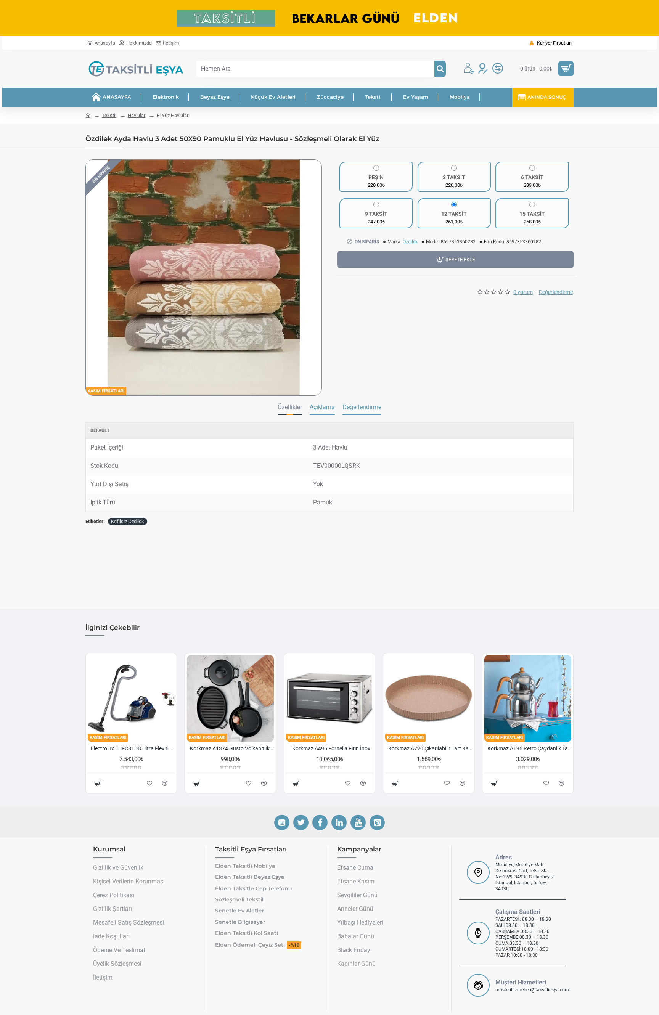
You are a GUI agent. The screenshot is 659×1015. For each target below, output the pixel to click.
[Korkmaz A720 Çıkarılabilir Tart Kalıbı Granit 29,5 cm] (428, 698)
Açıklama (322, 407)
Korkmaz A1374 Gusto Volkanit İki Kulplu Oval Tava (232, 748)
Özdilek (410, 241)
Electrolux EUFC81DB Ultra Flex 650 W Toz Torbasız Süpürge (133, 748)
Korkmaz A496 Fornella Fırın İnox (331, 748)
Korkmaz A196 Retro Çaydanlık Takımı (529, 748)
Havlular (136, 115)
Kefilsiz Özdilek (127, 521)
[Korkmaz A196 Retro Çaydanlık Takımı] (527, 698)
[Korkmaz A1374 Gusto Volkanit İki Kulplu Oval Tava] (230, 698)
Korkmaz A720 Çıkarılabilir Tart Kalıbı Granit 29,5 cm (430, 748)
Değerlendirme (361, 407)
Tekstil (109, 115)
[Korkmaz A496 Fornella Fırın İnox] (329, 698)
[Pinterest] (377, 822)
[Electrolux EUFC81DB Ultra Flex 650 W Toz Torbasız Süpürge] (131, 698)
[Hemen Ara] (440, 69)
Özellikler (290, 407)
